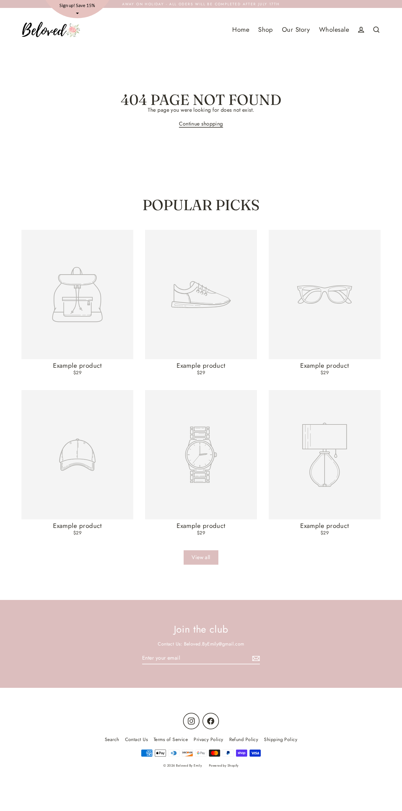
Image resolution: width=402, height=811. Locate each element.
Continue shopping (201, 124)
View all (201, 557)
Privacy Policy (208, 739)
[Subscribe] (255, 658)
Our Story (296, 29)
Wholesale (334, 29)
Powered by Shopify (224, 765)
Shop (265, 29)
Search (112, 739)
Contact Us (136, 739)
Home (240, 29)
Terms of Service (171, 739)
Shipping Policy (280, 739)
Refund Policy (243, 739)
